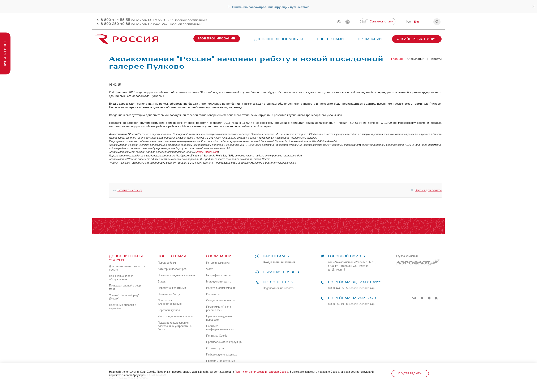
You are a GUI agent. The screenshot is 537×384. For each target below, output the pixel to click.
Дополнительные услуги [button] (278, 39)
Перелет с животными (172, 287)
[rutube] (437, 298)
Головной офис (344, 256)
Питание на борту (169, 294)
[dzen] (429, 298)
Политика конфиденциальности (219, 327)
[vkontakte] (414, 298)
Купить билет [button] (5, 53)
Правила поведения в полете (176, 275)
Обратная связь (279, 272)
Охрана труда (215, 348)
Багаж (162, 281)
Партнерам (274, 256)
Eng (416, 21)
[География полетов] (347, 21)
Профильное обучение (220, 360)
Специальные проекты (220, 300)
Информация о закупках (221, 354)
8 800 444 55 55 (154, 20)
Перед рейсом (167, 262)
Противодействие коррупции (224, 342)
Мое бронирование (216, 38)
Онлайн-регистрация (417, 38)
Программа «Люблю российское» (219, 308)
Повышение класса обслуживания (121, 277)
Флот (209, 269)
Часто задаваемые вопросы (175, 316)
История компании (217, 262)
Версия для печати (428, 190)
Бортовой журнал (169, 310)
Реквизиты (212, 294)
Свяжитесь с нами (381, 21)
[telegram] (422, 298)
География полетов (218, 275)
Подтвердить (410, 373)
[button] (437, 21)
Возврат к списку (129, 190)
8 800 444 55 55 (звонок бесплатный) (351, 288)
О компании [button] (370, 39)
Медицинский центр (218, 281)
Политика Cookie (216, 335)
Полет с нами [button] (330, 39)
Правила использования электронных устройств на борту (175, 326)
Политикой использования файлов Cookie (261, 371)
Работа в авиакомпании (221, 287)
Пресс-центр (276, 282)
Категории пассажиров (172, 269)
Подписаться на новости (278, 288)
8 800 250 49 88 (151, 24)
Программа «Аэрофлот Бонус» (170, 302)
